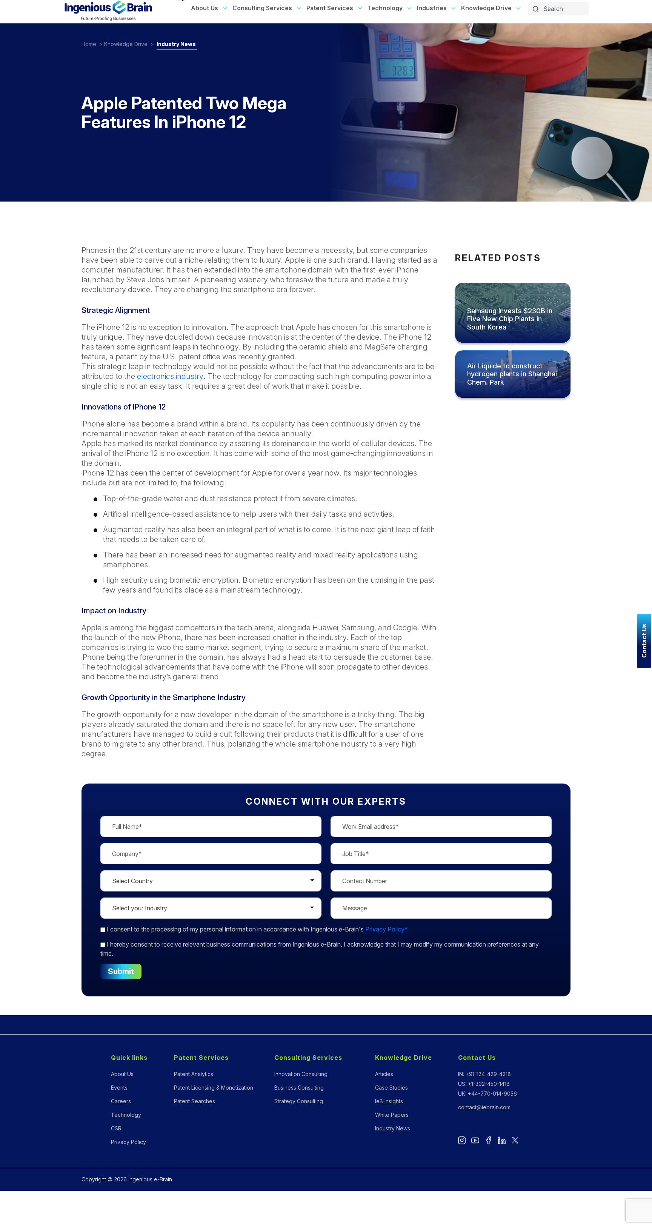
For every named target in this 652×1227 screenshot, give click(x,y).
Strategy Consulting (298, 1101)
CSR (116, 1128)
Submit (121, 971)
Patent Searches (194, 1101)
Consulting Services (262, 8)
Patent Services (329, 8)
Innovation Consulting (301, 1074)
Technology (385, 8)
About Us (204, 8)
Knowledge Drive (486, 8)
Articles (384, 1074)
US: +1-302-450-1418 (484, 1084)
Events (119, 1087)
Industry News (176, 44)
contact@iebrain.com (484, 1107)
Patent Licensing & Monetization (213, 1087)
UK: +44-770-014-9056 (487, 1093)
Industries (432, 8)
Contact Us (477, 1057)
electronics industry (170, 376)
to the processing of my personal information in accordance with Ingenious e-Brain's (257, 929)
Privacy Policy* (386, 929)
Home (89, 44)
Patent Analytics (193, 1074)
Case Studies (391, 1087)
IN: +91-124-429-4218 (484, 1074)
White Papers (392, 1115)
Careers (121, 1101)
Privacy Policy (128, 1142)
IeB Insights (389, 1101)
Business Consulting (299, 1087)
